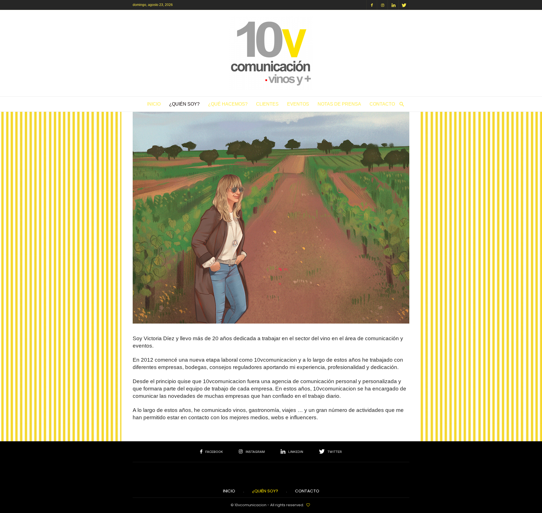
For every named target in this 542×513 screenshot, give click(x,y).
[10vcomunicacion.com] (271, 88)
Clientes (267, 104)
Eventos (298, 104)
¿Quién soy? (184, 104)
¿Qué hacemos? (228, 104)
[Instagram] (382, 5)
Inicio (154, 104)
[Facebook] (371, 5)
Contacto (382, 104)
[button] (400, 104)
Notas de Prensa (339, 104)
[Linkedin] (393, 5)
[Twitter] (404, 5)
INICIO (229, 491)
